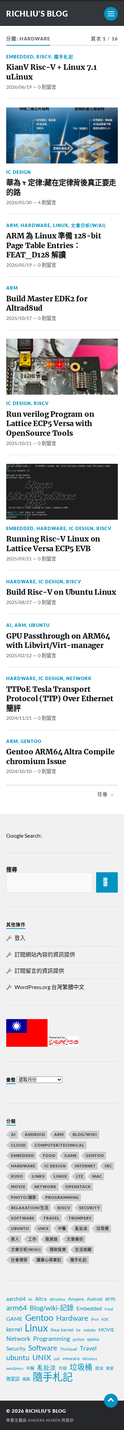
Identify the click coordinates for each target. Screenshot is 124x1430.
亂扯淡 (81, 1228)
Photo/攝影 (24, 1197)
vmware (71, 1358)
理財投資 (58, 1249)
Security (89, 1207)
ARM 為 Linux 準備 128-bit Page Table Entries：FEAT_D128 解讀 (53, 245)
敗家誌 (51, 1239)
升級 (63, 1368)
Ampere (76, 1299)
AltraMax (57, 1299)
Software (22, 1218)
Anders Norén (44, 1420)
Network (79, 678)
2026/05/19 (19, 265)
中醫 (62, 1228)
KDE (104, 1319)
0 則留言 (47, 87)
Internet (85, 1166)
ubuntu (18, 1357)
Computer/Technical (59, 1145)
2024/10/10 (19, 771)
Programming (62, 1197)
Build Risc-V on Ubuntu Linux (61, 592)
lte (78, 1330)
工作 (32, 1239)
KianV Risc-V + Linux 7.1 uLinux (51, 72)
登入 (19, 937)
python (78, 1339)
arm (110, 1298)
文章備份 (75, 1239)
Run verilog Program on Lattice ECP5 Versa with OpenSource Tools (50, 424)
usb (57, 1358)
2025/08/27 (19, 602)
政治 (99, 1368)
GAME (70, 1155)
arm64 (16, 1308)
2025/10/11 (19, 443)
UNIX (43, 1228)
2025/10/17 (19, 318)
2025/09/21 (19, 559)
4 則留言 (47, 202)
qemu (93, 1339)
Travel (51, 1218)
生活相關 (83, 1249)
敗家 (110, 1368)
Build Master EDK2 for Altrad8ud (46, 303)
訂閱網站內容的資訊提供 (44, 954)
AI (9, 625)
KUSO (17, 1176)
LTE (79, 1176)
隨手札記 (63, 56)
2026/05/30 (19, 202)
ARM (12, 225)
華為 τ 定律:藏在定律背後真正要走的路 (61, 187)
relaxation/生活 (30, 1207)
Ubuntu (39, 625)
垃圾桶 (102, 1228)
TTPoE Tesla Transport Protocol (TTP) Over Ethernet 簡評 (59, 699)
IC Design (18, 172)
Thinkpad (68, 1349)
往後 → (105, 794)
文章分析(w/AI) (88, 225)
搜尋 (11, 869)
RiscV (44, 56)
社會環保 (19, 1260)
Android (35, 1134)
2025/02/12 (19, 655)
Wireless (89, 1358)
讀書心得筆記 (49, 1260)
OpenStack (78, 1186)
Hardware (35, 225)
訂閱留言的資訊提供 (39, 970)
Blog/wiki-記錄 (52, 1308)
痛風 (26, 1379)
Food (49, 1155)
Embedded (20, 56)
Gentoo (31, 741)
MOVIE (18, 1186)
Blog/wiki (85, 1134)
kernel (14, 1329)
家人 (15, 1239)
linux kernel (62, 1330)
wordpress (14, 1368)
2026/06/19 (19, 87)
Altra (41, 1299)
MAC (97, 1176)
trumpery (80, 1218)
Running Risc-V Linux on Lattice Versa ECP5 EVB (53, 543)
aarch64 (15, 1298)
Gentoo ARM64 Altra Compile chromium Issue (60, 756)
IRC (108, 1166)
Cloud (18, 1145)
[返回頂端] (111, 1401)
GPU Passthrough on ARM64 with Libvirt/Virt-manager (58, 640)
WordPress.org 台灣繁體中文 (49, 987)
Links (38, 1176)
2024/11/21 (19, 718)
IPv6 (95, 1319)
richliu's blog (37, 13)
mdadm (89, 1330)
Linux (60, 225)
